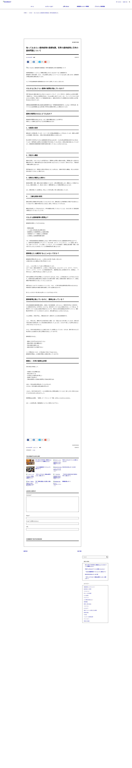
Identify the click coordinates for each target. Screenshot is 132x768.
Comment (28, 495)
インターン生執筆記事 (88, 616)
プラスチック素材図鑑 (100, 6)
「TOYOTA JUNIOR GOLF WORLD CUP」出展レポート (69, 475)
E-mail (27, 521)
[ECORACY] (7, 2)
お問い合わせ (66, 6)
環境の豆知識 (86, 621)
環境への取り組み (87, 604)
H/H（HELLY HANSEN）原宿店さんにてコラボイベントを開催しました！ (43, 460)
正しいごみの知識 (87, 593)
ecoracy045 (29, 57)
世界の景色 (86, 612)
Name (27, 515)
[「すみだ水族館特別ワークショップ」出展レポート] (30, 469)
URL (27, 526)
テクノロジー (86, 618)
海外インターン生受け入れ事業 (90, 610)
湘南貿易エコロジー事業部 (83, 6)
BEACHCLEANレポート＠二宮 (68, 467)
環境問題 (86, 601)
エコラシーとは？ (49, 6)
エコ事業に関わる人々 (88, 599)
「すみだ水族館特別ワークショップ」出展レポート (43, 468)
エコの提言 (86, 595)
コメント (36, 447)
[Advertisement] (66, 27)
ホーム (32, 6)
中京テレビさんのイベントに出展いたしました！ (70, 460)
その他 (26, 42)
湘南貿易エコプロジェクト (30, 463)
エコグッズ (86, 597)
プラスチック (29, 471)
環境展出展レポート (66, 481)
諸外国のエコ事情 (87, 589)
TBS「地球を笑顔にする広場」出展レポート (43, 482)
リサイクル (86, 606)
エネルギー (86, 608)
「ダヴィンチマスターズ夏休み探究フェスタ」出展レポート (43, 475)
